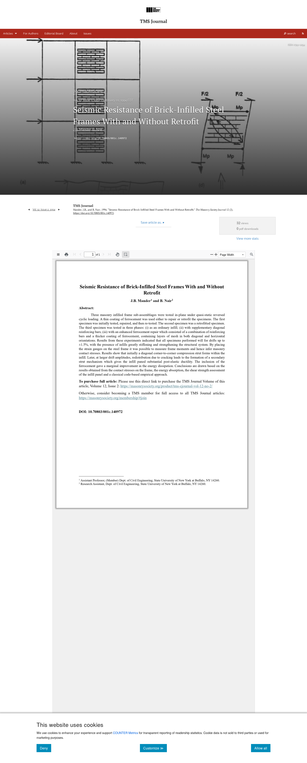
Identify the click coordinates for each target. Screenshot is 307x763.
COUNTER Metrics (125, 732)
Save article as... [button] (152, 222)
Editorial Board (53, 33)
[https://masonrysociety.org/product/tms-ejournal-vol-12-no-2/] (166, 387)
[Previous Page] (80, 254)
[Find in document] (251, 254)
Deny (45, 747)
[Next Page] (103, 254)
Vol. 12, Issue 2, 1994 (86, 100)
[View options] (58, 254)
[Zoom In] (215, 254)
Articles (8, 33)
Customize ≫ (155, 747)
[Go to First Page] (74, 254)
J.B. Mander (82, 130)
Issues (87, 33)
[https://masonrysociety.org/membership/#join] (112, 399)
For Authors (30, 33)
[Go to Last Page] (109, 254)
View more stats (247, 238)
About (73, 33)
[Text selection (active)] (125, 254)
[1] (151, 299)
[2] (172, 299)
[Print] (66, 254)
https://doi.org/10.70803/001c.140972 (100, 138)
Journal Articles (88, 91)
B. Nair (97, 130)
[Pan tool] (117, 254)
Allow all (262, 747)
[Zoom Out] (211, 254)
